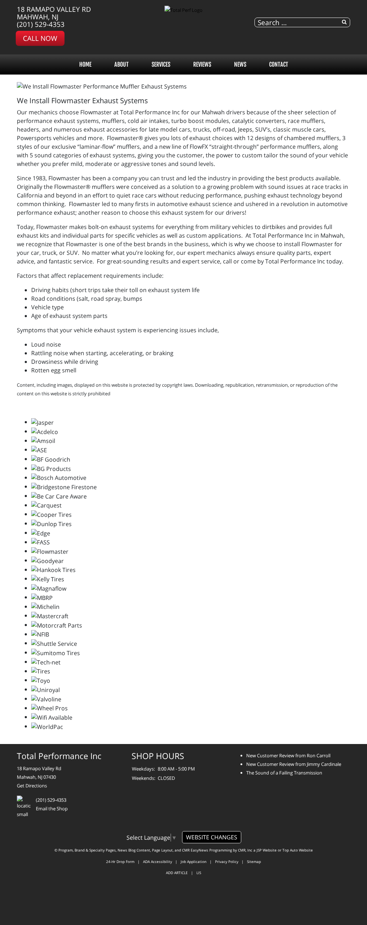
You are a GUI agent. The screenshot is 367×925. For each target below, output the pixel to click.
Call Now (40, 38)
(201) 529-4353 (41, 24)
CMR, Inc (245, 850)
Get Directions (32, 785)
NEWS (240, 64)
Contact (278, 64)
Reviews (202, 64)
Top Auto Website (297, 850)
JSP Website (267, 850)
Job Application (193, 861)
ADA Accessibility (157, 861)
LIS (198, 872)
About (121, 64)
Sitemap (254, 861)
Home (85, 64)
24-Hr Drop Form (120, 861)
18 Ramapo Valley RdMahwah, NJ (54, 13)
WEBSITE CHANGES (211, 837)
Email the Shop (52, 808)
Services (161, 64)
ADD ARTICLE (177, 872)
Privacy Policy (226, 861)
